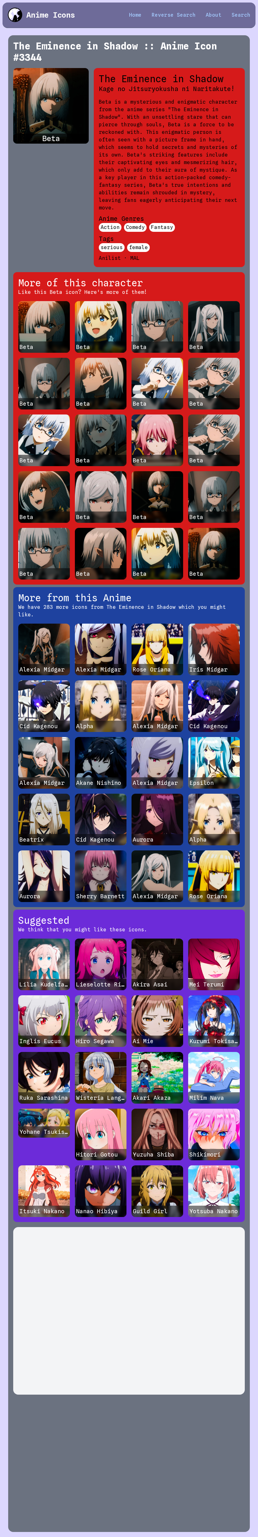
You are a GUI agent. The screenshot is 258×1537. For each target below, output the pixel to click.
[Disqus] (129, 1311)
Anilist (110, 258)
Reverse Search (174, 15)
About (214, 15)
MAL (135, 258)
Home (135, 15)
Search (241, 15)
